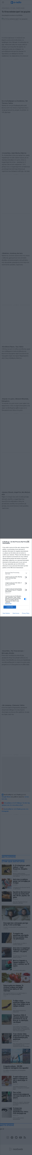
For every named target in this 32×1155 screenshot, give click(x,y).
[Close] (28, 542)
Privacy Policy (25, 613)
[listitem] (16, 573)
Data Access (16, 613)
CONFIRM (10, 607)
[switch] (25, 577)
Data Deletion (6, 613)
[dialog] (16, 578)
